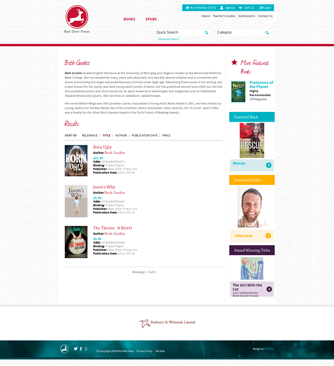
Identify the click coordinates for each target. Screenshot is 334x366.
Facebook (81, 349)
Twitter (76, 348)
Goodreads (85, 349)
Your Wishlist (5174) (203, 8)
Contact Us (265, 16)
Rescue (239, 163)
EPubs (151, 19)
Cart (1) (249, 8)
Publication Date (144, 135)
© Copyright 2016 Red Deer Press (115, 351)
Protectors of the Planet (261, 85)
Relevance (89, 135)
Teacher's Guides (224, 16)
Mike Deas (244, 236)
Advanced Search (168, 39)
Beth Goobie (115, 153)
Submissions (246, 16)
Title (106, 135)
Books (129, 19)
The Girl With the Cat (247, 290)
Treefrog (269, 349)
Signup (230, 8)
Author (121, 135)
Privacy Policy (144, 351)
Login (267, 8)
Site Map (160, 351)
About (206, 16)
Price (166, 135)
